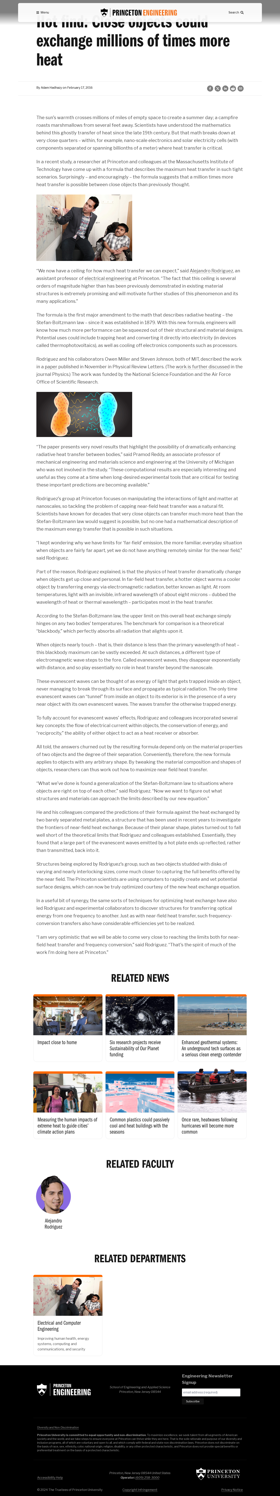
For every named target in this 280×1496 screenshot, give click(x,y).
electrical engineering (108, 278)
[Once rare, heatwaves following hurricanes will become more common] (212, 1102)
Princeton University (218, 1474)
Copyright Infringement (139, 1490)
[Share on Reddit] (233, 88)
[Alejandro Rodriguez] (53, 1204)
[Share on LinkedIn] (225, 88)
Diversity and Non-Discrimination (58, 1427)
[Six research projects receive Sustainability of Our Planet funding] (140, 1025)
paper (51, 366)
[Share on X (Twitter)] (218, 88)
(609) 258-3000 (147, 1477)
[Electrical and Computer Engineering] (67, 1312)
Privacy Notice (232, 1490)
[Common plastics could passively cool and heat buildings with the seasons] (140, 1102)
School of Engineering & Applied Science (63, 1389)
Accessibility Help (50, 1477)
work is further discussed (203, 366)
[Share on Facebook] (210, 88)
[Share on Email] (241, 88)
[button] (42, 12)
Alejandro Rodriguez (211, 271)
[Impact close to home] (67, 1025)
